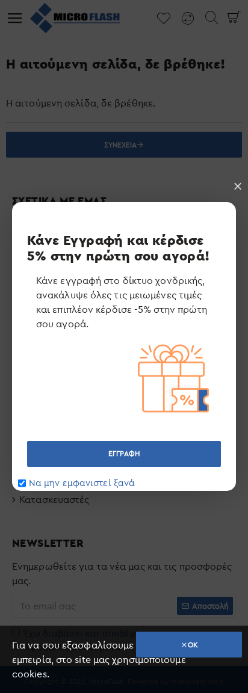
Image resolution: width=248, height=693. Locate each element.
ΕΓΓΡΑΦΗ (124, 453)
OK (193, 644)
